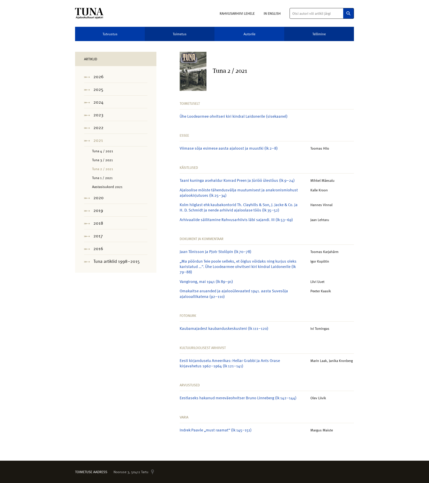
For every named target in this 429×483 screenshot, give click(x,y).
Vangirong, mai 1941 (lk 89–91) (206, 281)
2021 (98, 140)
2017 (98, 235)
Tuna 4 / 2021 (102, 151)
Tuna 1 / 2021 (102, 177)
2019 (98, 210)
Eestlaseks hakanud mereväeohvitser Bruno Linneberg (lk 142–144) (238, 398)
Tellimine (319, 34)
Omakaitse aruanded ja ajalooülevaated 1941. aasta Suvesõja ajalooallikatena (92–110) (234, 293)
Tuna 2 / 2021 (102, 168)
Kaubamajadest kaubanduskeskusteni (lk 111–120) (224, 328)
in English (272, 13)
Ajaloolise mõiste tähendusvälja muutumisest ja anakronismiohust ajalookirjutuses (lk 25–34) (239, 192)
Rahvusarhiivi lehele (237, 13)
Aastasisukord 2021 (107, 186)
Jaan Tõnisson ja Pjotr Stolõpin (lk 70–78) (215, 251)
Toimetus (180, 34)
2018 (98, 223)
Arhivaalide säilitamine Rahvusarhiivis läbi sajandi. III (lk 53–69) (236, 219)
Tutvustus (110, 34)
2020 (98, 197)
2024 (98, 101)
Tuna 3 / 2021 (102, 160)
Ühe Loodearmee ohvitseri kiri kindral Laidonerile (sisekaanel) (234, 116)
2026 (98, 76)
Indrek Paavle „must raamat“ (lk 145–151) (216, 430)
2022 (98, 127)
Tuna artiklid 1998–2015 (116, 261)
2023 (98, 114)
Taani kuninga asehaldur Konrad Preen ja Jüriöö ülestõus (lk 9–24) (237, 180)
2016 (98, 248)
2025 (98, 89)
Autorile (249, 34)
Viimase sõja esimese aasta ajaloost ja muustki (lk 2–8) (229, 148)
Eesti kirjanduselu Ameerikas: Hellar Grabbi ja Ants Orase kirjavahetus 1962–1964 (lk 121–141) (230, 363)
